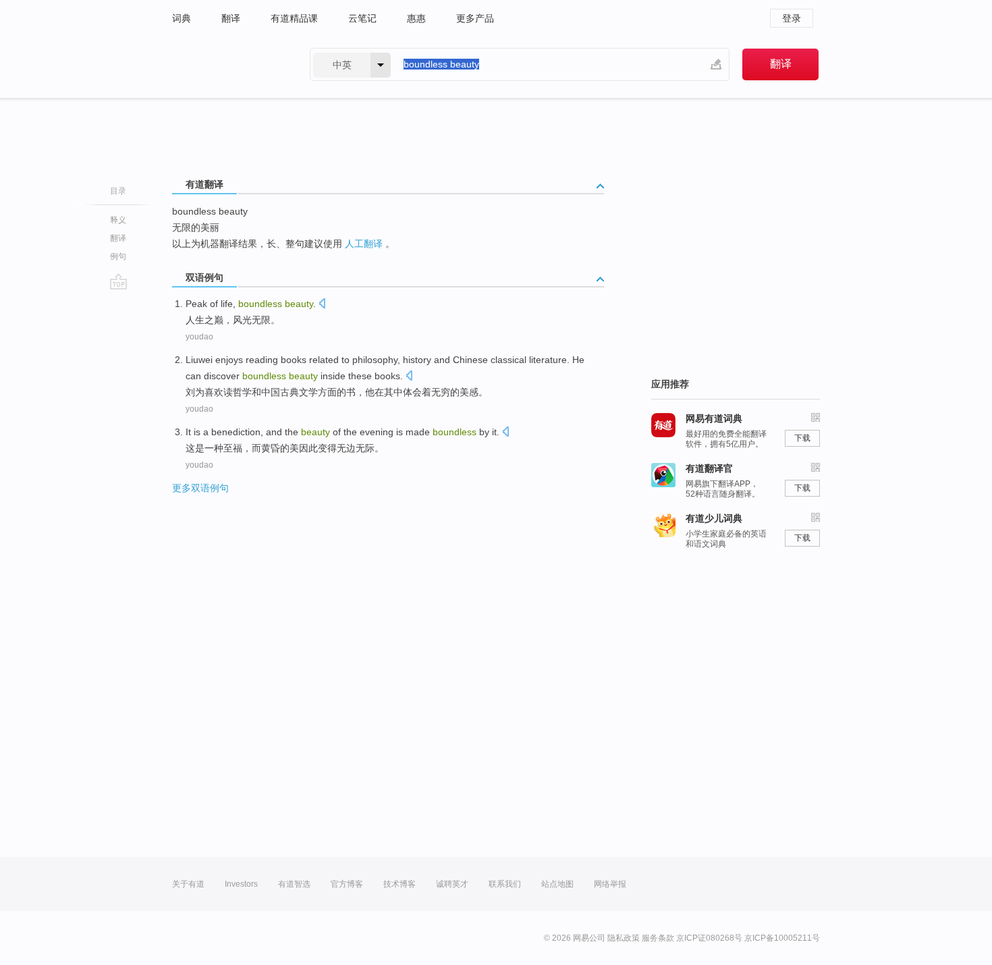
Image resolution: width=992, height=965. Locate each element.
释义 (118, 220)
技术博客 (399, 884)
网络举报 (610, 884)
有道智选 (294, 884)
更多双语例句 (200, 487)
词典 (181, 18)
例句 (118, 256)
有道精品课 (294, 18)
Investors (241, 884)
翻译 (230, 18)
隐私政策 (623, 938)
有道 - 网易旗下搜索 (227, 64)
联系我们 (505, 884)
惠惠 (416, 18)
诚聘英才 (452, 884)
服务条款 (658, 938)
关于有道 (188, 884)
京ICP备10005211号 (782, 938)
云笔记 (362, 18)
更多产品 (475, 18)
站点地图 (557, 884)
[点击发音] (322, 305)
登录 (791, 18)
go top (118, 281)
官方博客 (347, 884)
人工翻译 (364, 243)
